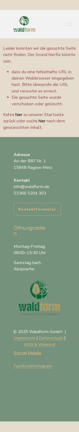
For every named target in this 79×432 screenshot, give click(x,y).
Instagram (42, 366)
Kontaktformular (37, 209)
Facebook (23, 366)
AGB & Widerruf (39, 344)
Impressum (24, 338)
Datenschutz (51, 338)
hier (18, 114)
